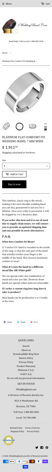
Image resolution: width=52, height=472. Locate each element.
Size (4, 160)
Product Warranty (26, 366)
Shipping (6, 152)
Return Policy (26, 358)
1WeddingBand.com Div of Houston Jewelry (28, 456)
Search (26, 346)
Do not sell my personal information (26, 378)
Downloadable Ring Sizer (26, 353)
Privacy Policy (26, 362)
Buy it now (14, 184)
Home (5, 53)
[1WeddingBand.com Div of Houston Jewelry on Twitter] (36, 447)
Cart (47, 3)
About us (26, 350)
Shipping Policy (17, 431)
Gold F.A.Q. (26, 374)
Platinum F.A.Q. (26, 370)
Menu (9, 3)
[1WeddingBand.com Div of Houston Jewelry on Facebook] (41, 447)
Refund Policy (16, 428)
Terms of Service (32, 428)
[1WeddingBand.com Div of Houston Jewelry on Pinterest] (46, 447)
